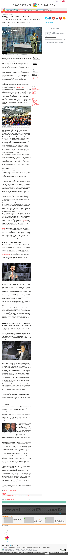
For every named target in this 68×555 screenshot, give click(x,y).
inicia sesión (23, 495)
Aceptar (46, 553)
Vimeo (65, 513)
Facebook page (13, 490)
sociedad (3, 12)
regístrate (29, 495)
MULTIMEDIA (61, 25)
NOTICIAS (48, 25)
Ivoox (7, 513)
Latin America (5, 221)
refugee (3, 228)
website (5, 490)
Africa (25, 220)
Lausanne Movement (20, 87)
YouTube (60, 513)
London (3, 231)
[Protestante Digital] (34, 4)
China (22, 220)
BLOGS (54, 25)
